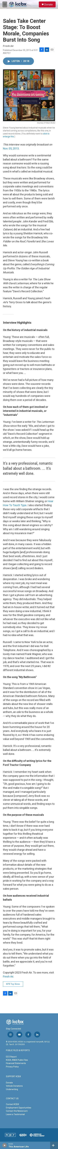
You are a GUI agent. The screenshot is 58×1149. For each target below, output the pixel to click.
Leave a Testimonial (15, 1114)
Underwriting (12, 1089)
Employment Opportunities (18, 1107)
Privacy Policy (12, 1066)
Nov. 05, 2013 (11, 148)
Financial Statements (16, 1063)
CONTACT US (12, 1098)
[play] (4, 1145)
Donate (48, 4)
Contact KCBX (12, 1104)
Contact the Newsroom (17, 1111)
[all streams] (54, 1145)
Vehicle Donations (14, 1086)
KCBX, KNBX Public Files (17, 1060)
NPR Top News (13, 984)
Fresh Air (8, 976)
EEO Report (11, 1057)
